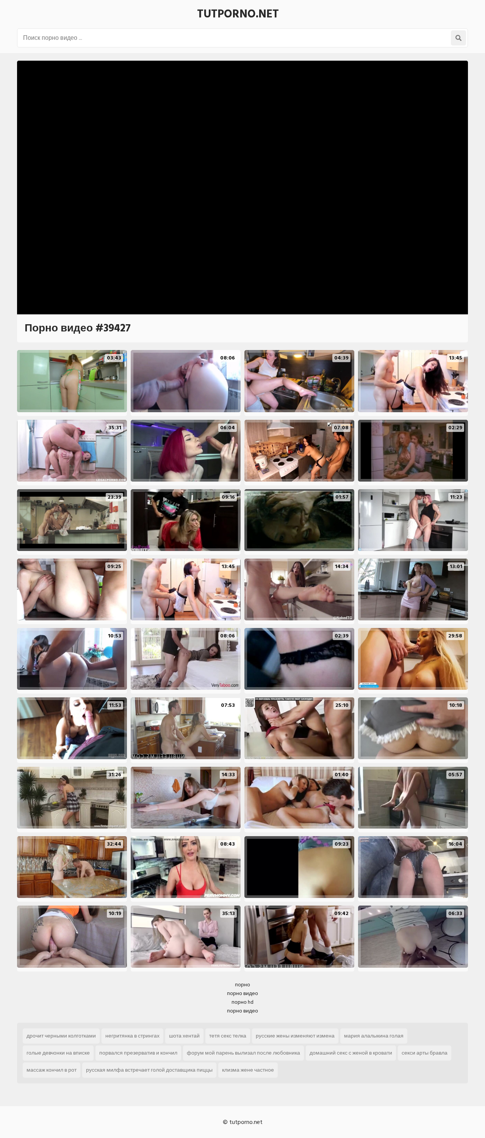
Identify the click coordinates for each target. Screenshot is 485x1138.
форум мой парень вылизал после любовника (243, 1053)
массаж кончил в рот (52, 1070)
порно (242, 984)
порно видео (242, 993)
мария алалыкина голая (374, 1035)
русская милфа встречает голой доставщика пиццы (149, 1070)
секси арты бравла (424, 1053)
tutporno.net (238, 14)
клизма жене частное (248, 1070)
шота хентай (184, 1035)
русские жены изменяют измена (295, 1035)
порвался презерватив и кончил (138, 1053)
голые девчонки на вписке (58, 1053)
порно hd (242, 1002)
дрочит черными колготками (61, 1035)
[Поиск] (458, 38)
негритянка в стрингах (132, 1035)
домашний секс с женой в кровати (351, 1053)
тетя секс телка (227, 1035)
